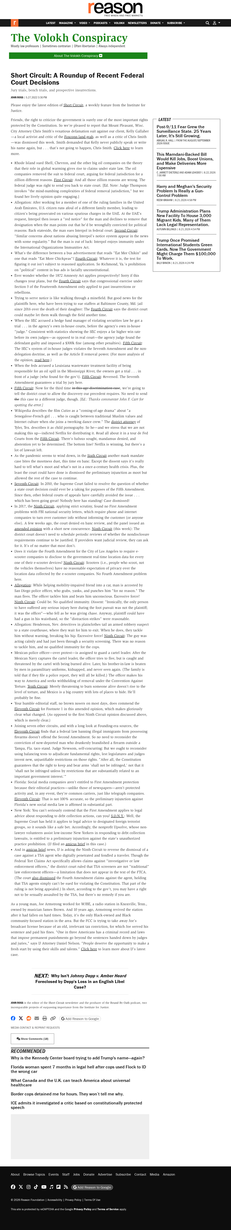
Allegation (22, 585)
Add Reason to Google (82, 1018)
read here (42, 360)
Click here (122, 148)
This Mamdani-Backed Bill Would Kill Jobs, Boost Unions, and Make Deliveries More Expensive (185, 161)
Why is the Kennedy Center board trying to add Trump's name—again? (78, 1058)
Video (83, 23)
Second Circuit (126, 230)
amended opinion (28, 529)
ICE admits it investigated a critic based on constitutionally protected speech (76, 1105)
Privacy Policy (73, 1200)
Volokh (119, 23)
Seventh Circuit (26, 484)
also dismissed (43, 878)
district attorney (123, 422)
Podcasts (101, 23)
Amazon (169, 1174)
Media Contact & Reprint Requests (35, 1027)
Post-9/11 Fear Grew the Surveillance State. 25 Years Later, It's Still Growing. (184, 131)
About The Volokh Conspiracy (76, 55)
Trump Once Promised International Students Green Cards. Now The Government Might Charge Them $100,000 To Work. (186, 249)
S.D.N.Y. (117, 816)
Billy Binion (163, 263)
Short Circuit (73, 105)
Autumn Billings (166, 229)
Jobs (76, 1174)
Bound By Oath (120, 1002)
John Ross (17, 97)
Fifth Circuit (132, 343)
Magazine (66, 23)
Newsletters (137, 23)
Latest (50, 23)
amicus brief (75, 844)
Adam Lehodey (193, 172)
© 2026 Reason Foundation (28, 1200)
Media (154, 1174)
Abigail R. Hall (165, 140)
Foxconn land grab (78, 137)
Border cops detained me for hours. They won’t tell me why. (67, 1094)
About (15, 1174)
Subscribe (175, 23)
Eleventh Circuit (27, 709)
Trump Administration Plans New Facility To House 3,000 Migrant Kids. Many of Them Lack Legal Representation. (184, 217)
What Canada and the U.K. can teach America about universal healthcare (70, 1083)
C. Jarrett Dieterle (168, 172)
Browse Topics (34, 1174)
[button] (216, 23)
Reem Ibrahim (165, 200)
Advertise (105, 1174)
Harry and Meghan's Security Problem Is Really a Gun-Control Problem (184, 191)
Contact (140, 1174)
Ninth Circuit (44, 506)
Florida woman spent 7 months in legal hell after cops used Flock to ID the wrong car (78, 1069)
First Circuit (63, 180)
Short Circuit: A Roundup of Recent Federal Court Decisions (77, 78)
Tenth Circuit (37, 686)
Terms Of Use (92, 1200)
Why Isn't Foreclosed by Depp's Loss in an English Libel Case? (80, 981)
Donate (155, 23)
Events (54, 1174)
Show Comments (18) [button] (34, 1038)
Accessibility (54, 1200)
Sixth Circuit (97, 455)
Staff (65, 1174)
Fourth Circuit (86, 258)
